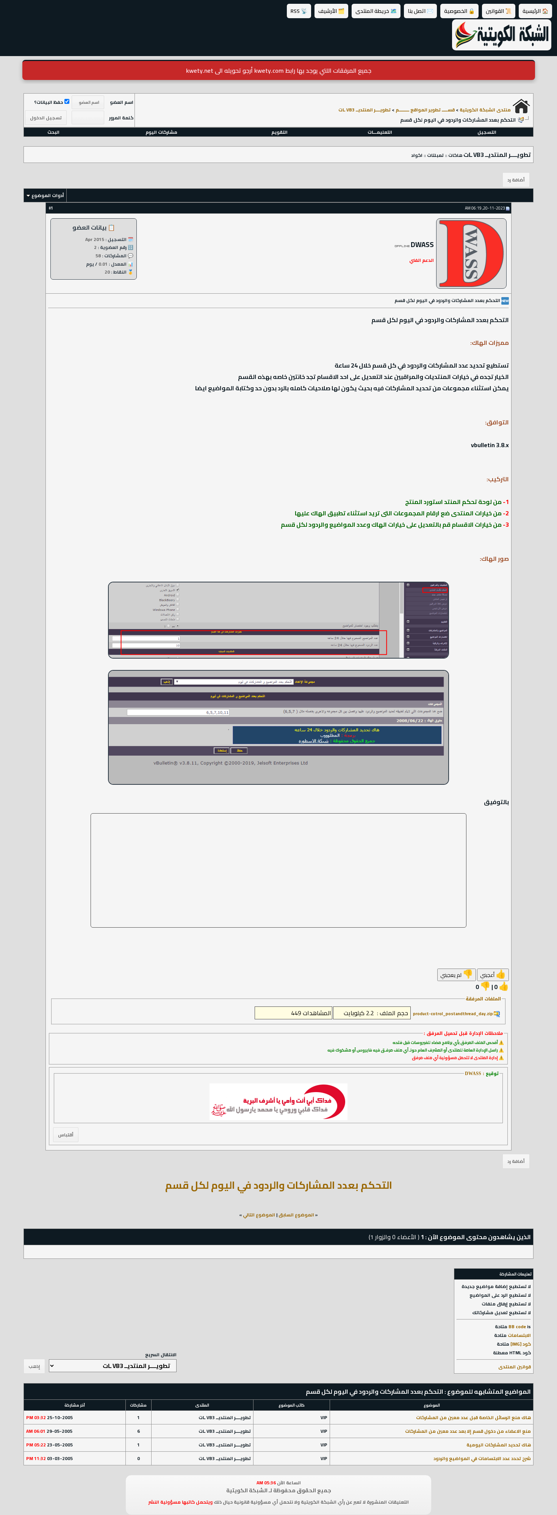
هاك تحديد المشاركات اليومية (498, 1444)
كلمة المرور (121, 117)
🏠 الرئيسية (535, 11)
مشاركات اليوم (161, 132)
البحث (53, 132)
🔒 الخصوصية (459, 11)
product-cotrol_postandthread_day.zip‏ (453, 1013)
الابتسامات (519, 1335)
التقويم (279, 132)
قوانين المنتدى (514, 1366)
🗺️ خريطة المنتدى (376, 11)
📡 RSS (299, 11)
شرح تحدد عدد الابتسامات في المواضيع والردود (482, 1458)
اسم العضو (121, 102)
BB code (517, 1326)
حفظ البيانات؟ (48, 102)
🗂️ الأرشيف (331, 11)
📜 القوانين (499, 11)
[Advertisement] (278, 870)
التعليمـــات (380, 132)
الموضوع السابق (296, 1214)
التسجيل (486, 132)
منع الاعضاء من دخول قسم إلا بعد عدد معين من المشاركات (468, 1431)
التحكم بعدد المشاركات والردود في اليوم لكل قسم (278, 1184)
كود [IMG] (520, 1344)
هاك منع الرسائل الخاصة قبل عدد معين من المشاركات (473, 1417)
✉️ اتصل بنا (420, 11)
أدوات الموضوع (47, 195)
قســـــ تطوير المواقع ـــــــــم (425, 109)
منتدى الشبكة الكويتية (485, 109)
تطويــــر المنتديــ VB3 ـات (364, 109)
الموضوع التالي (259, 1214)
